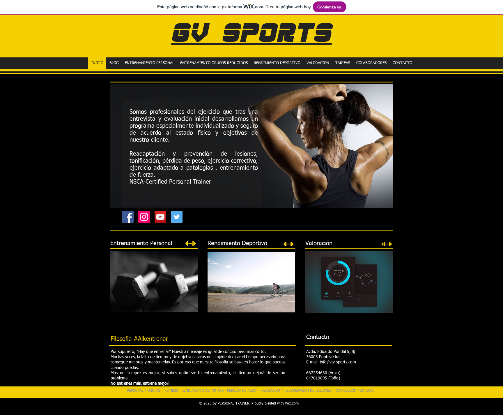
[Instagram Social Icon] (144, 217)
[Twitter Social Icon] (177, 217)
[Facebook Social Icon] (128, 217)
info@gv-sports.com (338, 362)
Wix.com (292, 403)
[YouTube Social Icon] (160, 217)
